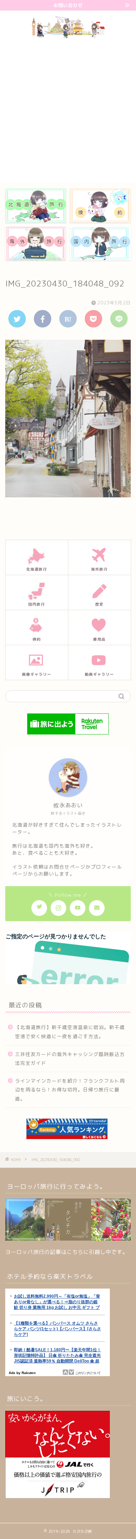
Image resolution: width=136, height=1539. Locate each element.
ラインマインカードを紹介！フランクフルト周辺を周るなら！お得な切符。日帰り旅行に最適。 (70, 1089)
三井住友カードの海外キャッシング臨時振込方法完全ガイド (70, 1059)
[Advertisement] (68, 111)
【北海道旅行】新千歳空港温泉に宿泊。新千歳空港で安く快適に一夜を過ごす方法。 (70, 1032)
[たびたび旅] (68, 37)
